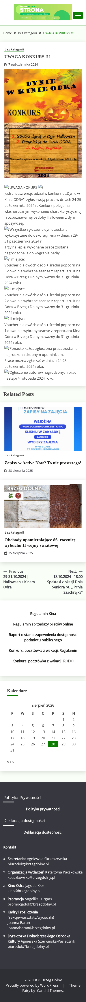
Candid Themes (50, 990)
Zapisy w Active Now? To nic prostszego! (42, 462)
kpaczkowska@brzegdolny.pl (31, 877)
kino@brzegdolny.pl (24, 890)
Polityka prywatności (43, 809)
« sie (10, 761)
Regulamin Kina (43, 613)
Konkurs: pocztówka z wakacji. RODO (43, 661)
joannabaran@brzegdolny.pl (31, 927)
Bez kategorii (14, 49)
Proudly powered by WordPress (33, 985)
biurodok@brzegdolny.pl (28, 864)
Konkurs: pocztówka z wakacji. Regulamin (43, 650)
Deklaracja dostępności (43, 832)
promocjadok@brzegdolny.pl (32, 904)
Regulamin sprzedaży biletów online (43, 624)
